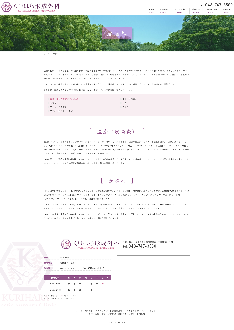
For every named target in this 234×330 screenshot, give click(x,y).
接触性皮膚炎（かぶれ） (67, 99)
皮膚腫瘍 (112, 313)
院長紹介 (164, 9)
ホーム (152, 9)
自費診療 (141, 313)
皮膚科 (132, 313)
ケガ (91, 313)
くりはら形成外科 (118, 322)
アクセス (226, 9)
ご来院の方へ (211, 9)
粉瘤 (103, 313)
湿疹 (52, 99)
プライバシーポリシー (147, 310)
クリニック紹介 (180, 9)
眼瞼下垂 (122, 313)
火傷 (97, 313)
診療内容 (196, 9)
